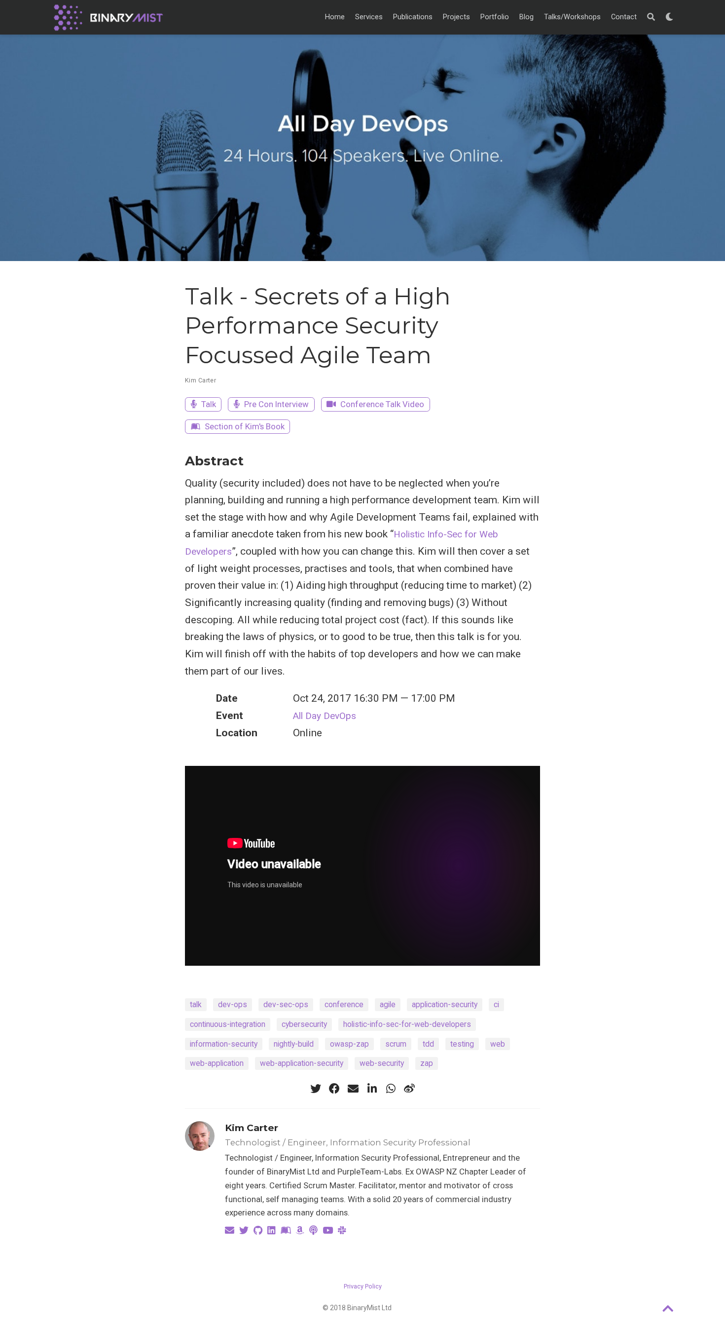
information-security (223, 1044)
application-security (444, 1004)
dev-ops (232, 1004)
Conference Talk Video (381, 404)
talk (196, 1004)
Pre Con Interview (275, 404)
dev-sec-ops (285, 1004)
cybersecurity (304, 1024)
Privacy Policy (363, 1286)
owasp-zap (349, 1044)
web (497, 1044)
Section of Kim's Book (244, 426)
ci (496, 1004)
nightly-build (294, 1044)
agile (388, 1004)
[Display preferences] (669, 17)
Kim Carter (200, 380)
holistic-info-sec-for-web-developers (407, 1024)
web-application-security (301, 1063)
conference (344, 1004)
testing (462, 1044)
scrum (395, 1044)
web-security (382, 1063)
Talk (207, 404)
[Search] (651, 17)
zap (426, 1063)
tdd (428, 1044)
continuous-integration (227, 1024)
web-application (217, 1063)
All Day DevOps (324, 715)
